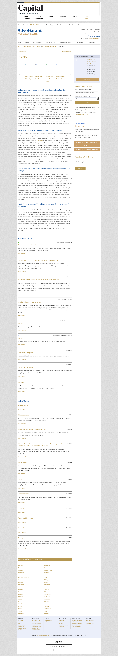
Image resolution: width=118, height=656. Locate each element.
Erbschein (21, 389)
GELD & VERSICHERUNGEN (39, 17)
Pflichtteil (21, 515)
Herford (46, 594)
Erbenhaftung (22, 51)
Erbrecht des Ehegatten (25, 360)
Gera (19, 587)
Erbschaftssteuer (66, 51)
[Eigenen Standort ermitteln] (97, 98)
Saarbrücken (47, 615)
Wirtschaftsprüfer (36, 633)
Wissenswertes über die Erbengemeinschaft (32, 436)
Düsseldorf (21, 582)
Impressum (84, 31)
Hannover (21, 591)
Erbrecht (40, 147)
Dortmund (21, 579)
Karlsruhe (46, 596)
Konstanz (20, 599)
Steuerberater (50, 42)
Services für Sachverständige (88, 149)
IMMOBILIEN (63, 16)
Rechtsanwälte (36, 627)
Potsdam (46, 613)
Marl (19, 608)
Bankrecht (61, 633)
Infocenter (92, 42)
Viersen (20, 618)
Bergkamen (47, 572)
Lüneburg (20, 603)
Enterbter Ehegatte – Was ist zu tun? (29, 309)
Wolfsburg (21, 620)
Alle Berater (80, 42)
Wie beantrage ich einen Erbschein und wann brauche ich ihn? (38, 267)
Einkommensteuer (77, 627)
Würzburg (46, 620)
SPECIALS (51, 16)
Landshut (20, 601)
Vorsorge (21, 545)
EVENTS (75, 16)
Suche (27, 42)
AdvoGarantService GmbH (44, 642)
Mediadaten (65, 653)
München (20, 611)
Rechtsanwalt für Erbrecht (50, 46)
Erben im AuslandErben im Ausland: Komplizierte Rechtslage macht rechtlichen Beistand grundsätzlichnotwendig (40, 452)
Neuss (20, 613)
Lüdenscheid (47, 601)
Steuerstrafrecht (76, 633)
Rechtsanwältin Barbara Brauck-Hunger (40, 79)
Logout (98, 31)
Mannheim (47, 606)
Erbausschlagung (23, 422)
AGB (90, 29)
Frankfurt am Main (23, 584)
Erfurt (45, 582)
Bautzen (20, 572)
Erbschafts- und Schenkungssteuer (77, 629)
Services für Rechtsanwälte (87, 142)
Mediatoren (35, 635)
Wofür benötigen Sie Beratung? (83, 89)
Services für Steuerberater (87, 146)
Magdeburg (47, 603)
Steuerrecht (62, 629)
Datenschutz (96, 29)
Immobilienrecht (63, 632)
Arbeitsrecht (62, 627)
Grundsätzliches (23, 412)
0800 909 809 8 (93, 36)
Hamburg (20, 589)
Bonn (45, 574)
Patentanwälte (36, 636)
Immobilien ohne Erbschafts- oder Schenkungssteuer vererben (38, 286)
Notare (34, 632)
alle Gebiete (37, 46)
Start (19, 42)
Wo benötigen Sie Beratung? (82, 96)
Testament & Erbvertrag (25, 525)
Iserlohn (20, 596)
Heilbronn (21, 594)
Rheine (20, 615)
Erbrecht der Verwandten (26, 374)
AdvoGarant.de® (34, 25)
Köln (45, 599)
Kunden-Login (92, 31)
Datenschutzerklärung (94, 38)
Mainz (20, 606)
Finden (87, 103)
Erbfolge (62, 46)
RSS (87, 29)
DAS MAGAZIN (87, 17)
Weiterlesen (21, 260)
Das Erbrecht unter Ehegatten (27, 252)
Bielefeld (20, 574)
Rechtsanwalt (37, 42)
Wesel (45, 618)
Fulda (45, 584)
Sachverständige (36, 630)
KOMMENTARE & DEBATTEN (27, 17)
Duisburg (46, 579)
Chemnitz (20, 577)
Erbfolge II (21, 345)
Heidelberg (47, 591)
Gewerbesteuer (76, 632)
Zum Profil (87, 79)
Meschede (46, 608)
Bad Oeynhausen (48, 570)
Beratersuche (48, 627)
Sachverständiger (65, 42)
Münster (46, 611)
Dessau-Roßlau (48, 577)
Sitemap (83, 29)
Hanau (46, 589)
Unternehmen (22, 535)
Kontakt (58, 653)
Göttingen (46, 587)
